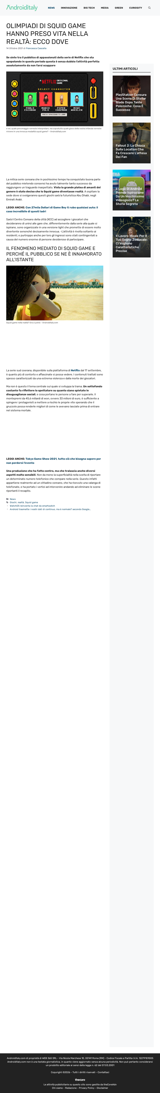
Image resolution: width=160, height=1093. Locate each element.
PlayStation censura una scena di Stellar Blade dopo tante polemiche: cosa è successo (131, 102)
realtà (21, 502)
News (51, 7)
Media (105, 7)
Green (119, 7)
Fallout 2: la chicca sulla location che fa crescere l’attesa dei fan (131, 151)
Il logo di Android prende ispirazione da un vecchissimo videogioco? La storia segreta (130, 196)
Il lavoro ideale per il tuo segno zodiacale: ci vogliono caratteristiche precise (132, 243)
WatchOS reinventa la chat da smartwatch (32, 505)
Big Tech (89, 7)
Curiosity (135, 7)
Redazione (71, 1088)
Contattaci (103, 1072)
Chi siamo (57, 1088)
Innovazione (69, 7)
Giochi (13, 502)
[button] (149, 8)
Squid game (31, 502)
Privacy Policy (86, 1088)
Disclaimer (102, 1088)
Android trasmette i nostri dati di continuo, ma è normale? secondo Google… (50, 509)
